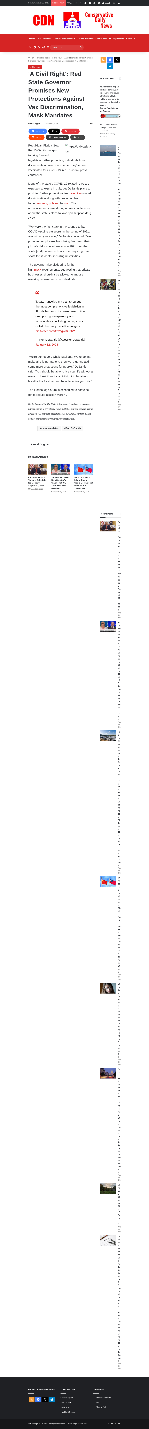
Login (97, 1402)
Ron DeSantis (73, 428)
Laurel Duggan (34, 124)
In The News (57, 58)
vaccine (76, 193)
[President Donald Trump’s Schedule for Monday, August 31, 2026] (37, 469)
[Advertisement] (110, 461)
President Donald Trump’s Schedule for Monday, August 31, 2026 (119, 564)
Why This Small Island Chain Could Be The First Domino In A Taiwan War (83, 482)
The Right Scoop (68, 1412)
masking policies (47, 203)
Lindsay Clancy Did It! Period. (119, 1203)
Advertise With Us (103, 1398)
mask (37, 269)
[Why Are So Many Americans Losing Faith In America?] (108, 988)
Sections (47, 38)
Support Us (118, 38)
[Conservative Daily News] (74, 20)
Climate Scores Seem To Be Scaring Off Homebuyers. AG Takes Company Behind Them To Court (119, 1297)
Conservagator (67, 1398)
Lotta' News (65, 1407)
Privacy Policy (101, 1407)
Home (32, 38)
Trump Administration (64, 38)
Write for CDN (104, 38)
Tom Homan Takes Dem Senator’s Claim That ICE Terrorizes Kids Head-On (60, 482)
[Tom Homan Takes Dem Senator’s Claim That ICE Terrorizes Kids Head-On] (60, 469)
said (66, 203)
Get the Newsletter (86, 38)
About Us (130, 38)
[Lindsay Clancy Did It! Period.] (108, 1188)
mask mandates (49, 428)
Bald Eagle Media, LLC (77, 1424)
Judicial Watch (67, 1402)
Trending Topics (43, 58)
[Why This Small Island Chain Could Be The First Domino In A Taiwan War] (83, 469)
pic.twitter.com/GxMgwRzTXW (55, 331)
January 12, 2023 (47, 344)
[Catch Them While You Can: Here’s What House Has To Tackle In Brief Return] (108, 1073)
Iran (39, 38)
